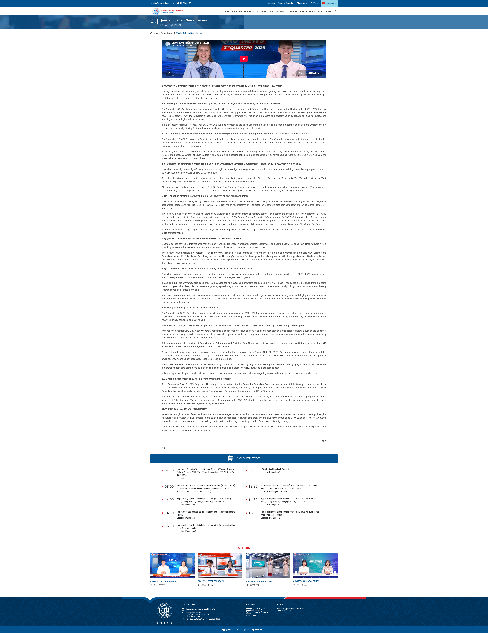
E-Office (314, 3)
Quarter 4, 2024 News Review (259, 581)
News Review (316, 11)
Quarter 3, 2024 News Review (306, 581)
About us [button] (237, 11)
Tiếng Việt (330, 3)
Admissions (250, 614)
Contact (271, 3)
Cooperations (276, 11)
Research (291, 11)
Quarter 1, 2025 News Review (211, 581)
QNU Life (303, 11)
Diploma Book (251, 615)
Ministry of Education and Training (290, 609)
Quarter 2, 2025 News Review (163, 581)
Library (329, 11)
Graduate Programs (253, 610)
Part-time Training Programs (257, 612)
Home (227, 11)
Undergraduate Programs (256, 609)
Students (262, 11)
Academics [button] (249, 11)
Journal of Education (285, 610)
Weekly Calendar (285, 3)
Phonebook (302, 3)
